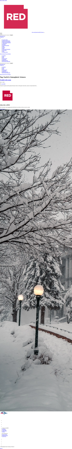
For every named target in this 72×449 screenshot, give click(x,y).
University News (5, 52)
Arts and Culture (5, 39)
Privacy (1, 448)
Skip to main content (3, 0)
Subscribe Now (2, 36)
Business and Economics (6, 41)
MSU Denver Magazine (6, 61)
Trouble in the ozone (5, 80)
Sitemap (3, 431)
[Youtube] (3, 424)
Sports (3, 51)
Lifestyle (3, 47)
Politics (3, 48)
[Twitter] (3, 426)
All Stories (4, 55)
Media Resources (5, 60)
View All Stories (8, 53)
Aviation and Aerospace (6, 40)
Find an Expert (2, 53)
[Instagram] (3, 422)
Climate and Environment (6, 42)
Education (3, 44)
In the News (4, 436)
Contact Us (2, 37)
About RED (4, 59)
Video (3, 56)
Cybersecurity (4, 43)
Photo (3, 57)
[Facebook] (3, 420)
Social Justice (4, 50)
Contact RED (4, 430)
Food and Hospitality (5, 45)
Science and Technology (6, 49)
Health (3, 46)
